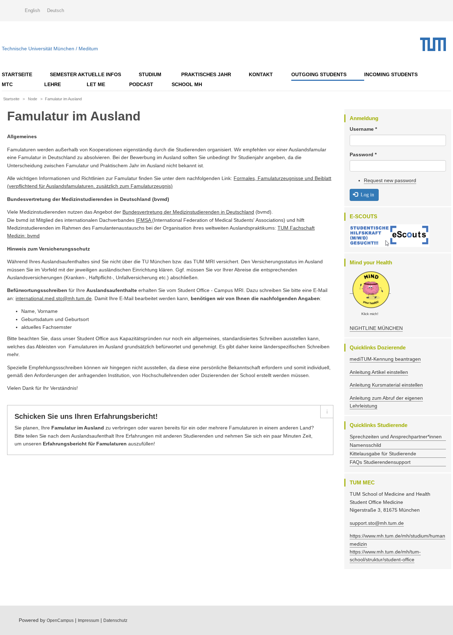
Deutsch (55, 10)
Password (363, 154)
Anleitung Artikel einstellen (379, 372)
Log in (366, 194)
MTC (7, 84)
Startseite (17, 74)
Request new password (390, 180)
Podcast (141, 84)
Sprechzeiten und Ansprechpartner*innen (396, 436)
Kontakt (261, 74)
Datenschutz (115, 620)
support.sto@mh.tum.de (377, 523)
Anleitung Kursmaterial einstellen (386, 385)
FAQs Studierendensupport (380, 462)
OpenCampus (60, 620)
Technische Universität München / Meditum (50, 47)
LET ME (96, 84)
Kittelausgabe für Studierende (383, 453)
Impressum (88, 620)
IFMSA (144, 220)
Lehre (52, 84)
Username (363, 129)
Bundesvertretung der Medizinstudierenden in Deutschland (188, 212)
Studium (150, 74)
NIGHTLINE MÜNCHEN (376, 328)
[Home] (435, 44)
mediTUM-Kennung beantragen (385, 359)
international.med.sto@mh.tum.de (54, 298)
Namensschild (365, 445)
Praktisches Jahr (206, 74)
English (32, 10)
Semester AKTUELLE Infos (85, 74)
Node (32, 99)
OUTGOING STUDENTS (318, 74)
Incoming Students (391, 74)
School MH (187, 84)
